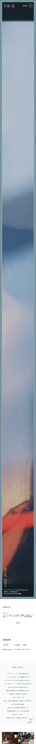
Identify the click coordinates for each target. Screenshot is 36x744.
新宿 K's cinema (7, 649)
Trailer (25, 6)
